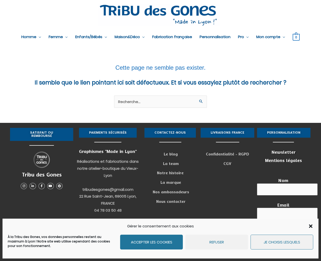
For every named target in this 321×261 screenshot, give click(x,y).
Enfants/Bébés (88, 36)
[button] (310, 226)
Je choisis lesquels (282, 242)
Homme (28, 36)
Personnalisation (215, 36)
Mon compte (268, 36)
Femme (56, 36)
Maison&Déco (127, 36)
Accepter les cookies (151, 242)
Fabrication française (172, 36)
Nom (283, 180)
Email (283, 205)
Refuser (216, 242)
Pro (241, 36)
